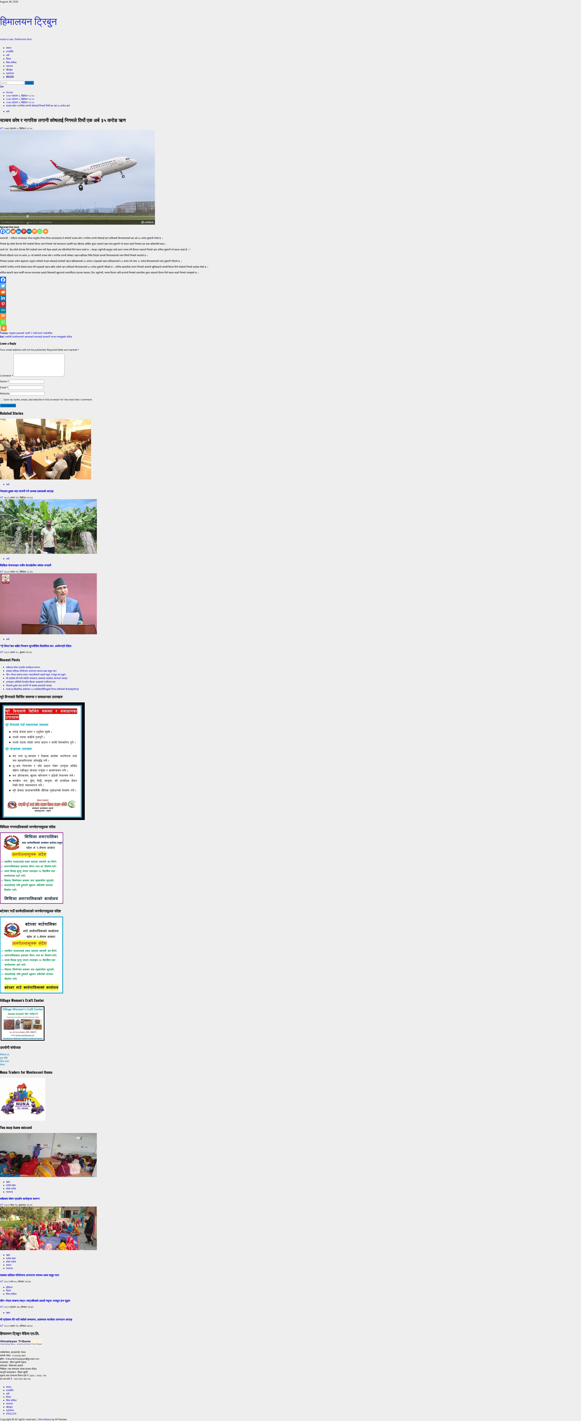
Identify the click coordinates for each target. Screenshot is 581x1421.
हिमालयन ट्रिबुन (28, 20)
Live (1, 86)
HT (2, 128)
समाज (8, 47)
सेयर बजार (4, 1061)
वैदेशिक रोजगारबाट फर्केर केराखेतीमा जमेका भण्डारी (25, 565)
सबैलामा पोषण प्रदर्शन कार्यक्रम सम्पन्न (23, 667)
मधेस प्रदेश (11, 1188)
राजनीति (9, 51)
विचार (8, 58)
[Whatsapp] (39, 231)
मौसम (2, 1064)
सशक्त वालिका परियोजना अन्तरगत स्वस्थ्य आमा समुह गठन (31, 671)
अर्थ (7, 55)
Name (4, 381)
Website (4, 393)
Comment (6, 375)
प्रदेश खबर (11, 1185)
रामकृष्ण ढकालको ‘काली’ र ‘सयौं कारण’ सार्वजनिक (26, 333)
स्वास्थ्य (9, 66)
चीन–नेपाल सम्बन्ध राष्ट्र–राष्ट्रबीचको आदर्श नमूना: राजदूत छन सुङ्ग (36, 674)
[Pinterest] (23, 231)
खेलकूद (9, 69)
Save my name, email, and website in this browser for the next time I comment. (48, 399)
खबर (8, 1182)
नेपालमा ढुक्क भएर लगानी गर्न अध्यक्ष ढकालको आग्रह (26, 491)
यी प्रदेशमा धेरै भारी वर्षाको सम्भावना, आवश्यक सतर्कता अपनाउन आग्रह (36, 678)
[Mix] (34, 231)
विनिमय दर (4, 1054)
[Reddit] (13, 231)
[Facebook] (2, 231)
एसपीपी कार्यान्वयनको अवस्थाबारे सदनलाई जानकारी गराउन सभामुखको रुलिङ (36, 336)
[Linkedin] (18, 231)
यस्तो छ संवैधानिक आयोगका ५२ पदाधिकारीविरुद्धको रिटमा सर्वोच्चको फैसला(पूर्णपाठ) (42, 689)
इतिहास (9, 1287)
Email (4, 387)
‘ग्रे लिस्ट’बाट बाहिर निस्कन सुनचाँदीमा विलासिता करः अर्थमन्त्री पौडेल (35, 646)
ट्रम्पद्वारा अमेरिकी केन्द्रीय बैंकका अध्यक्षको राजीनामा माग (30, 681)
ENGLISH (10, 77)
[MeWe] (29, 231)
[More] (45, 231)
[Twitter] (8, 231)
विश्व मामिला (11, 62)
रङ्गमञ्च (10, 73)
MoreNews (44, 1419)
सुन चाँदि (4, 1058)
